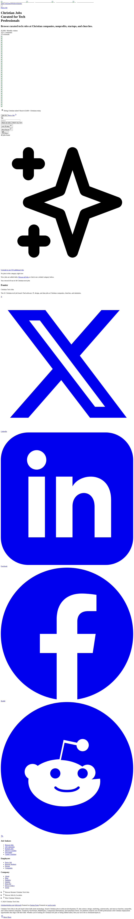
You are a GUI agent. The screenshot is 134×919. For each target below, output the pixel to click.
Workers (14, 4)
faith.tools (18, 905)
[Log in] (2, 6)
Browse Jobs (9, 845)
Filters (6, 133)
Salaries (19, 4)
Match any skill (17, 123)
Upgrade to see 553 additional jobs (12, 270)
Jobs (2, 4)
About (7, 876)
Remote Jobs (9, 849)
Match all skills (6, 123)
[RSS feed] (2, 837)
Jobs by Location (10, 851)
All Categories (10, 847)
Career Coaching (10, 854)
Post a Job (11, 115)
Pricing (7, 866)
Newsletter (8, 852)
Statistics (8, 880)
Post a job (4, 8)
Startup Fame (34, 905)
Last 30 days (6, 126)
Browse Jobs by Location (13, 895)
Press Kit (8, 884)
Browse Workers (10, 864)
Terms (7, 887)
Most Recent (5, 129)
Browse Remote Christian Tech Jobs (17, 892)
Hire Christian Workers (12, 898)
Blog (6, 878)
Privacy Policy (10, 886)
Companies (7, 4)
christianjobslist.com (7, 905)
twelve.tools (52, 905)
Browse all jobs (23, 277)
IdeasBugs (7, 917)
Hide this (4, 115)
